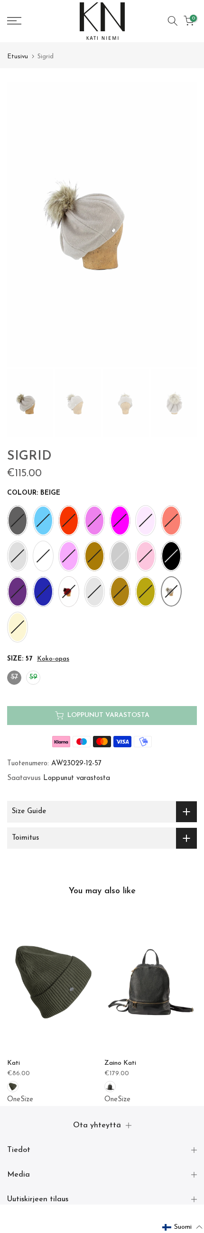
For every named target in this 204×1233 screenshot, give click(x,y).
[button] (182, 1227)
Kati (13, 1063)
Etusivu (17, 57)
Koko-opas (53, 658)
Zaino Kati (120, 1063)
